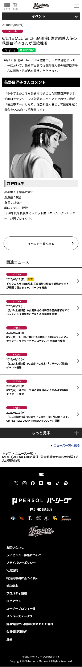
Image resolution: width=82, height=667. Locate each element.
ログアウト (13, 601)
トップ (6, 453)
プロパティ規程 (16, 593)
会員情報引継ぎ (16, 631)
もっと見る (41, 432)
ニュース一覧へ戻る (66, 445)
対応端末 (12, 586)
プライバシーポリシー (21, 562)
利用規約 (12, 570)
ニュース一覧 (24, 453)
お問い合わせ (15, 547)
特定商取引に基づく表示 (22, 578)
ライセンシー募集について (24, 555)
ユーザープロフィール (21, 608)
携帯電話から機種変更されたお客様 (29, 624)
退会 (9, 639)
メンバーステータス (19, 616)
